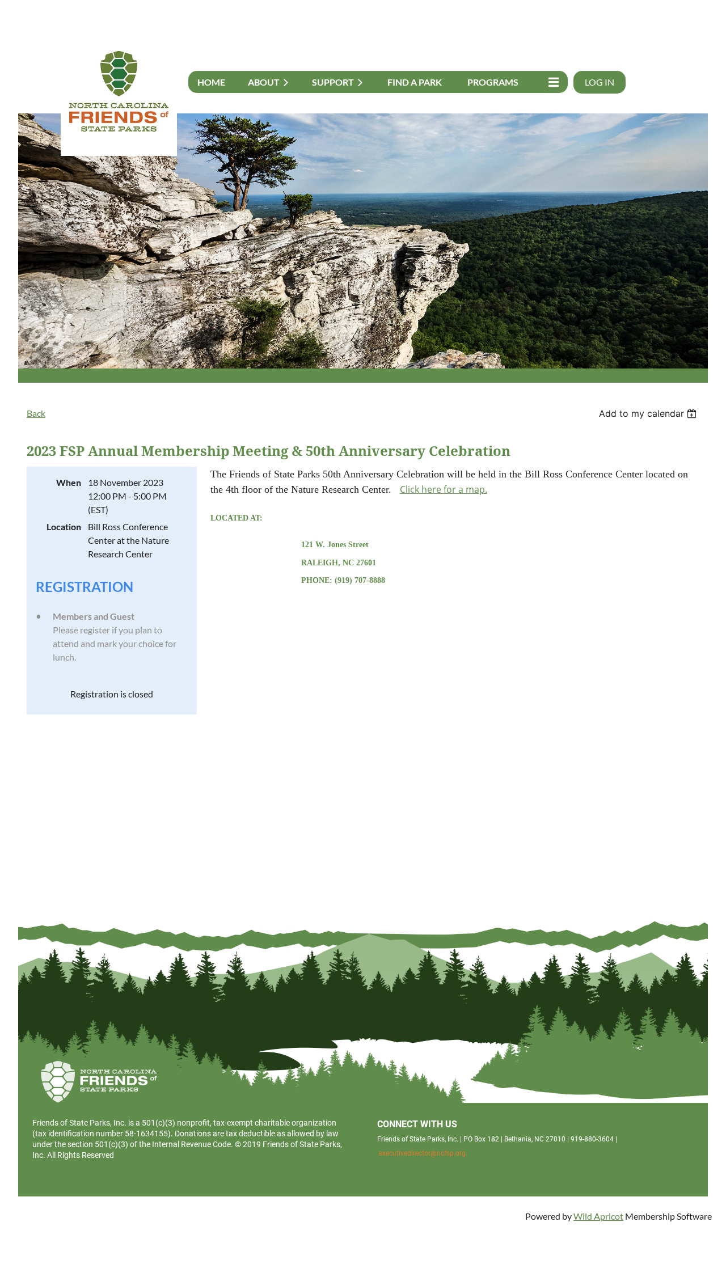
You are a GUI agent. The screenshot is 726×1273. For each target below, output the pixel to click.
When (68, 482)
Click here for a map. (443, 489)
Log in (599, 82)
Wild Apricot (598, 1216)
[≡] (551, 82)
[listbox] (649, 413)
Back (36, 413)
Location (64, 526)
